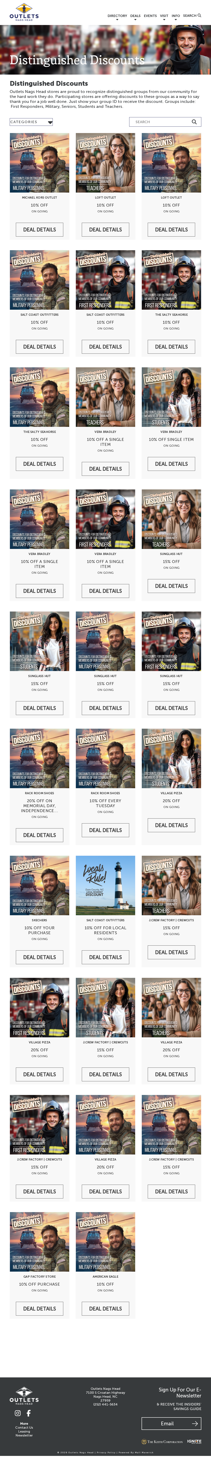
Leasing (24, 1431)
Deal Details (39, 230)
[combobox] (31, 122)
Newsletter (24, 1435)
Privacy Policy (106, 1452)
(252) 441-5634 (105, 1404)
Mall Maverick (144, 1452)
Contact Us (24, 1427)
